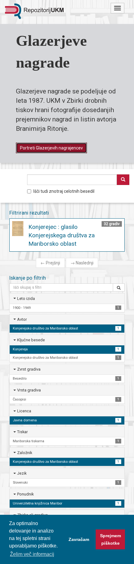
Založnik (24, 452)
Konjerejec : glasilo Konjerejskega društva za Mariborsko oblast (61, 235)
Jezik (21, 473)
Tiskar (22, 431)
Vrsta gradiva (29, 390)
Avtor (22, 319)
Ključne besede (31, 340)
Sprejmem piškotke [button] (110, 539)
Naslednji (81, 262)
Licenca (24, 411)
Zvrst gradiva (29, 369)
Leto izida (26, 298)
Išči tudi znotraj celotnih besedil (63, 191)
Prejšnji (50, 262)
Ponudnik (25, 494)
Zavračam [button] (79, 539)
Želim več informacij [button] (32, 554)
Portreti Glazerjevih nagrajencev (51, 147)
